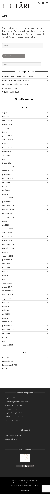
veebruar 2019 (7, 237)
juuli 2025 (5, 132)
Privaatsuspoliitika (31, 483)
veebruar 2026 (7, 120)
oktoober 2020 (7, 213)
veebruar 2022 (7, 171)
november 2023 (8, 151)
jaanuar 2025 (7, 136)
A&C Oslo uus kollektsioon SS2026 (15, 84)
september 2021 (8, 182)
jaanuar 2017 (7, 287)
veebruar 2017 (7, 283)
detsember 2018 (8, 244)
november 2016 (8, 291)
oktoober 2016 (7, 295)
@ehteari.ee (16, 435)
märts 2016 (6, 318)
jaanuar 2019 (7, 240)
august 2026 (6, 113)
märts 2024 (6, 144)
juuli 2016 (5, 302)
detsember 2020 (8, 206)
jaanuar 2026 (7, 124)
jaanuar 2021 (7, 202)
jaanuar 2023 (7, 163)
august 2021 (6, 186)
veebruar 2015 (7, 345)
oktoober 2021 (7, 178)
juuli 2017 (5, 271)
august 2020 (6, 221)
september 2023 (8, 155)
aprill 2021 (6, 190)
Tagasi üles (23, 490)
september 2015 (8, 333)
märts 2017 (6, 279)
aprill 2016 (6, 314)
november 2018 (8, 248)
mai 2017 (5, 275)
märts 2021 (6, 194)
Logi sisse (5, 357)
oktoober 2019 (7, 233)
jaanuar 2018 (7, 260)
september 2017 (8, 268)
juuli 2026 (5, 116)
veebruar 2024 (7, 147)
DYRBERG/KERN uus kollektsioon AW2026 (17, 76)
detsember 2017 (8, 264)
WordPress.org (7, 369)
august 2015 (6, 337)
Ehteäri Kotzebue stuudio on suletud (15, 80)
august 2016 (6, 299)
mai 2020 (5, 225)
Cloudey (36, 485)
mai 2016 (5, 310)
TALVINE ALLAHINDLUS (10, 92)
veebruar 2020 (7, 229)
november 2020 (8, 209)
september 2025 (8, 128)
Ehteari (14, 439)
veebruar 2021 (7, 198)
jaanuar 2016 (7, 326)
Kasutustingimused (19, 483)
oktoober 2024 (7, 140)
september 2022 (8, 167)
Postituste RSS (7, 361)
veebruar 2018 (7, 256)
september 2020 (8, 217)
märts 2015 (6, 341)
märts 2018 (6, 252)
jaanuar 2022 (7, 175)
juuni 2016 (6, 306)
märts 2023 (6, 159)
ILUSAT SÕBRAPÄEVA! (10, 88)
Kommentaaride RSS (9, 365)
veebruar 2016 (7, 322)
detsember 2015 (8, 330)
